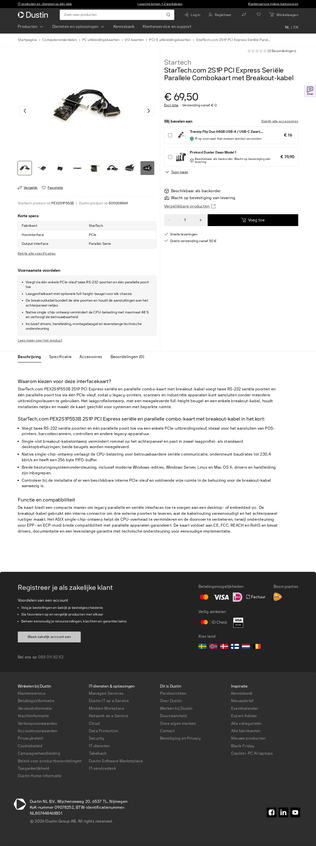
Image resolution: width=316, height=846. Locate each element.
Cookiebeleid (30, 746)
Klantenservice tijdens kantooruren (273, 4)
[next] (149, 111)
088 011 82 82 (50, 657)
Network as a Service (108, 715)
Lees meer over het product (40, 340)
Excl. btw (171, 105)
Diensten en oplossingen (75, 26)
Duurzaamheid (173, 715)
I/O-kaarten (134, 40)
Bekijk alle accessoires (279, 121)
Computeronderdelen (59, 40)
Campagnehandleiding (39, 753)
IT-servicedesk (102, 768)
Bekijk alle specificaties (37, 253)
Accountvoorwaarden (38, 731)
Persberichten (173, 693)
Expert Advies (244, 715)
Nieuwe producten (248, 738)
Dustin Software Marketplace (116, 761)
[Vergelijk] (243, 14)
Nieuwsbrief (242, 700)
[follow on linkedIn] (283, 812)
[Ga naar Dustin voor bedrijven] (34, 15)
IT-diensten (99, 746)
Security (96, 738)
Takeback (98, 753)
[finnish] (235, 647)
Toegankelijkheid (33, 768)
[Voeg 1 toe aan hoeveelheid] (201, 220)
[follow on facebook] (271, 812)
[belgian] (257, 647)
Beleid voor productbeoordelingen (49, 761)
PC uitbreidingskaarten (100, 40)
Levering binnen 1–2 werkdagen (160, 4)
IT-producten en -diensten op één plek (45, 4)
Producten (28, 26)
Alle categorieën (246, 723)
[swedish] (202, 647)
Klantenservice (31, 693)
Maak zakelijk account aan (49, 637)
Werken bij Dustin (176, 708)
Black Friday (242, 746)
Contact (167, 731)
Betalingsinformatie (36, 700)
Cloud (94, 723)
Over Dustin (171, 700)
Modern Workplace (106, 708)
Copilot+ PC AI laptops (252, 753)
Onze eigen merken (178, 723)
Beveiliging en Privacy (180, 738)
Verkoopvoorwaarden (37, 723)
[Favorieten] (258, 14)
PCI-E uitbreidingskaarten (170, 40)
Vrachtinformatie (33, 715)
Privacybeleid (30, 738)
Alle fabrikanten (245, 731)
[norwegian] (213, 647)
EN (296, 27)
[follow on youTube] (295, 812)
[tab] (31, 357)
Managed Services (106, 693)
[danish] (224, 647)
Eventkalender (244, 708)
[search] (168, 15)
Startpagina (27, 40)
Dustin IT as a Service (109, 700)
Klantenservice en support (167, 26)
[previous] (25, 111)
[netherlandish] (246, 647)
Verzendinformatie (35, 708)
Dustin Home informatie (39, 775)
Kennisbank (124, 26)
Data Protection (103, 731)
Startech (177, 62)
